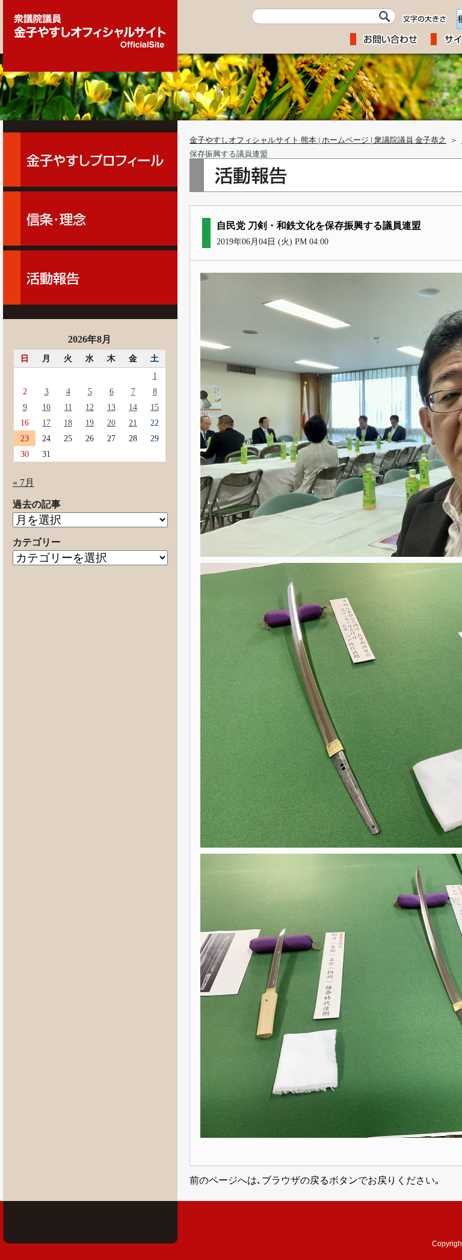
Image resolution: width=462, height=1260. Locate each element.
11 (68, 407)
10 (46, 407)
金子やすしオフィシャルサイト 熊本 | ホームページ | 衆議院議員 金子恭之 (317, 140)
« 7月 (23, 482)
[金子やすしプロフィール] (90, 159)
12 (89, 407)
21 (133, 422)
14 (133, 407)
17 (46, 422)
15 (154, 407)
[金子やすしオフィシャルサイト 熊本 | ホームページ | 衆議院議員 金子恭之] (90, 27)
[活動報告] (90, 277)
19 (89, 422)
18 (68, 422)
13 (111, 407)
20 (111, 422)
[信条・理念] (90, 218)
